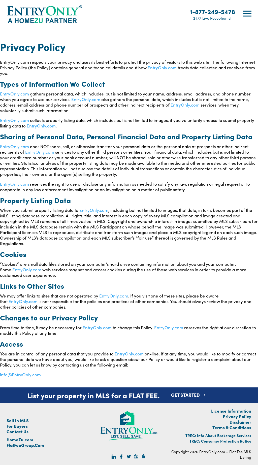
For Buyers (17, 426)
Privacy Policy (237, 416)
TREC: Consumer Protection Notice (220, 441)
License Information (231, 411)
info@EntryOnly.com (20, 375)
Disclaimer (240, 422)
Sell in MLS (18, 420)
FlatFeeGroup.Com (25, 445)
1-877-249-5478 (212, 14)
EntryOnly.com (162, 67)
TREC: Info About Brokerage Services (218, 435)
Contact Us (17, 431)
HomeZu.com (20, 439)
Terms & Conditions (231, 427)
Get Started (185, 395)
